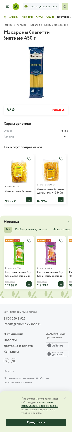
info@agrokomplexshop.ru (22, 324)
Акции (50, 17)
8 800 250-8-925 (14, 318)
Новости (10, 340)
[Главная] (16, 6)
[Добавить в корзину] (29, 199)
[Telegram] (6, 360)
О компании (13, 334)
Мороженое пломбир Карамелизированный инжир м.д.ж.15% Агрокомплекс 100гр (50, 274)
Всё (8, 230)
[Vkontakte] (13, 360)
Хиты (39, 17)
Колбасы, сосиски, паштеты (31, 230)
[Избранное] (29, 158)
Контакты (11, 352)
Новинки (27, 17)
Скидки (13, 17)
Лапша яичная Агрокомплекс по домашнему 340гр (18, 191)
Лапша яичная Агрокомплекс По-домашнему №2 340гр (50, 191)
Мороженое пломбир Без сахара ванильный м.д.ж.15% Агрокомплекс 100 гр (18, 274)
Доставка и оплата (18, 346)
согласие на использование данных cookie (39, 404)
